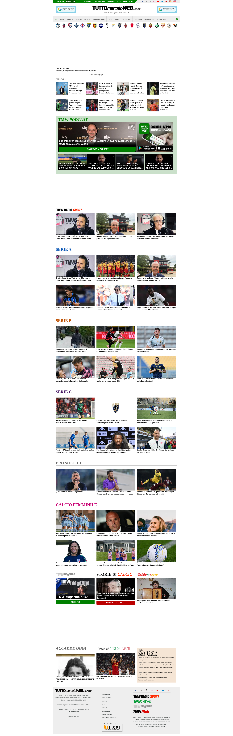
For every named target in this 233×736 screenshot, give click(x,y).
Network (60, 1)
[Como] (76, 25)
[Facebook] (142, 1)
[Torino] (162, 25)
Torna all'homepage (96, 74)
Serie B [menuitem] (79, 19)
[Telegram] (162, 1)
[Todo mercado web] (170, 1)
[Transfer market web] (175, 1)
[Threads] (150, 1)
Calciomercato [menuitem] (99, 19)
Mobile (104, 701)
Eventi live (70, 1)
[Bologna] (63, 25)
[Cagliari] (70, 25)
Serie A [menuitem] (70, 19)
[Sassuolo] (156, 25)
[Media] (165, 1)
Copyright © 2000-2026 (64, 709)
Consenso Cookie (109, 717)
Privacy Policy (107, 714)
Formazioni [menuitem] (126, 19)
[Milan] (125, 25)
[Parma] (144, 25)
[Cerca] (177, 19)
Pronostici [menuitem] (161, 19)
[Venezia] (175, 25)
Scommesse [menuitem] (149, 19)
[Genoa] (94, 25)
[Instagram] (154, 1)
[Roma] (150, 25)
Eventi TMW (106, 698)
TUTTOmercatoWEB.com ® (81, 709)
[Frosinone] (88, 25)
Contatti (105, 708)
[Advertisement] (116, 190)
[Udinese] (169, 25)
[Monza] (131, 25)
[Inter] (101, 25)
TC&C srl (65, 695)
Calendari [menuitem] (138, 19)
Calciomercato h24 (125, 1)
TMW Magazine (99, 1)
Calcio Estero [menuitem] (113, 19)
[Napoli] (138, 25)
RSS (103, 704)
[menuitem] (56, 19)
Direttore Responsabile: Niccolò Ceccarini (73, 700)
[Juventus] (107, 25)
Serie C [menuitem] (87, 19)
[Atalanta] (57, 25)
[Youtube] (158, 1)
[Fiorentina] (82, 25)
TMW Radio (87, 1)
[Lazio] (113, 25)
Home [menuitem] (62, 19)
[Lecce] (119, 25)
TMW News (111, 1)
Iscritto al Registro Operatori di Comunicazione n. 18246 (73, 704)
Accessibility (107, 711)
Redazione (106, 694)
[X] (146, 1)
